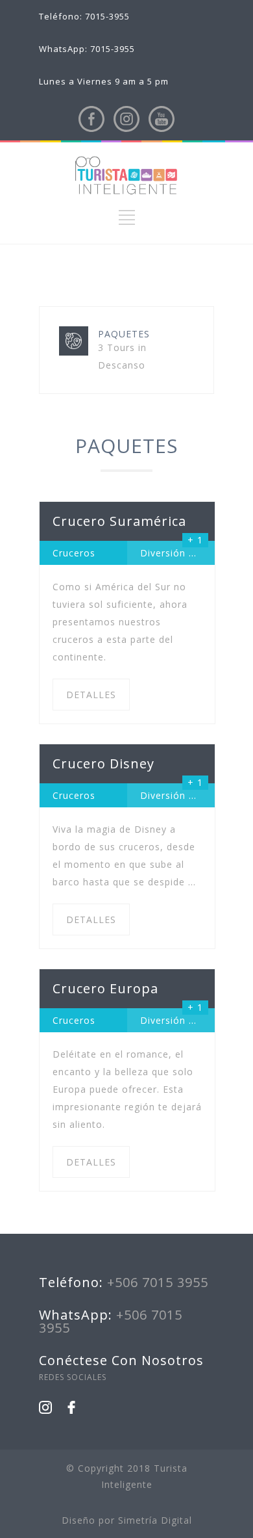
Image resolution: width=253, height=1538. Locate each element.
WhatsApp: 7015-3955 (87, 49)
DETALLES (91, 694)
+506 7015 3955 (157, 1282)
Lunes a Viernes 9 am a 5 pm (104, 81)
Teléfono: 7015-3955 (84, 16)
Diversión (163, 553)
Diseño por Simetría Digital (127, 1520)
